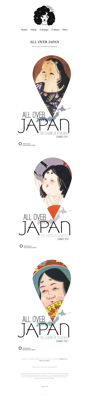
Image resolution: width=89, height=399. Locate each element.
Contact (55, 29)
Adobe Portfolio (46, 394)
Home (24, 29)
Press (65, 29)
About (34, 29)
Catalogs (44, 29)
